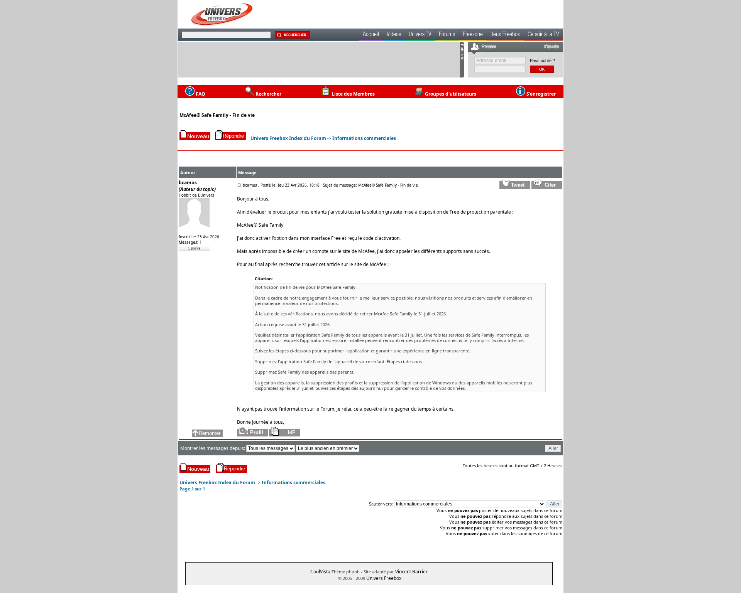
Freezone (473, 35)
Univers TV (420, 35)
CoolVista (320, 571)
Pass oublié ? (542, 60)
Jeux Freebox (505, 35)
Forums (447, 35)
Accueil (371, 35)
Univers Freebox (383, 578)
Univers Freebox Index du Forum (288, 138)
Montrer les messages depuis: (213, 448)
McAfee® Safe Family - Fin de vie (217, 115)
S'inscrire (551, 47)
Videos (394, 35)
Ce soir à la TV (543, 35)
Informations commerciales (364, 138)
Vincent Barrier (411, 571)
